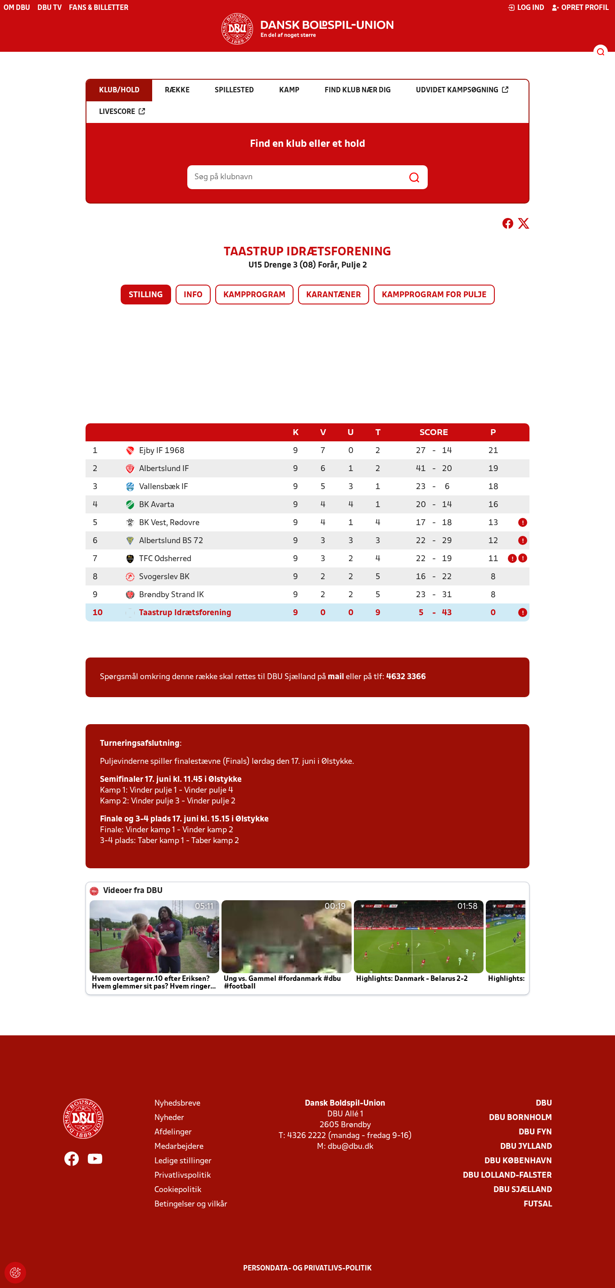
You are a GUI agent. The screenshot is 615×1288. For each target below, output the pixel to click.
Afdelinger (173, 1132)
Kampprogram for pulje (434, 295)
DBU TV (49, 8)
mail (336, 677)
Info (193, 295)
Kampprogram (254, 295)
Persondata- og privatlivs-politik (307, 1268)
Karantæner (333, 295)
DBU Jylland (526, 1147)
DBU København (518, 1161)
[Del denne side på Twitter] (523, 225)
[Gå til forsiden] (307, 29)
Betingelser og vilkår (190, 1204)
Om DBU (17, 8)
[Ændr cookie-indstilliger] (15, 1272)
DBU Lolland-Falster (507, 1175)
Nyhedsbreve (177, 1103)
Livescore (117, 112)
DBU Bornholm (520, 1118)
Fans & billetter (98, 8)
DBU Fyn (535, 1132)
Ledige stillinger (183, 1161)
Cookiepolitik (177, 1190)
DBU (544, 1103)
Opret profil (585, 8)
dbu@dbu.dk (350, 1147)
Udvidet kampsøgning (457, 90)
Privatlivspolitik (182, 1175)
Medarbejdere (178, 1147)
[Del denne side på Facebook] (507, 225)
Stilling (146, 295)
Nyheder (169, 1118)
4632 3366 (406, 677)
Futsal (538, 1204)
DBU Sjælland (522, 1190)
